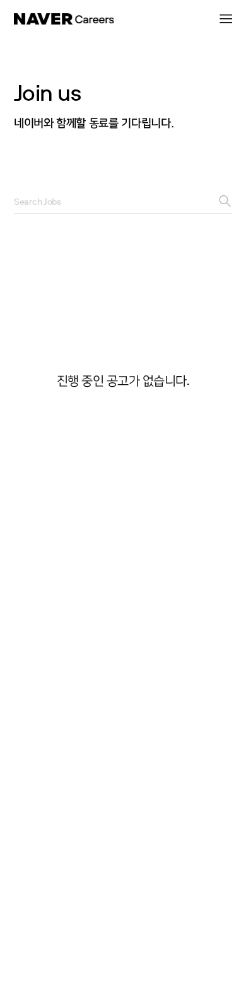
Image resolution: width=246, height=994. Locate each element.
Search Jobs (37, 201)
